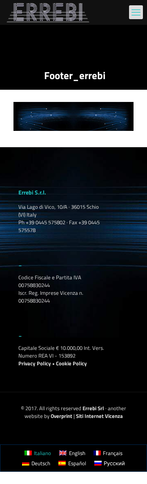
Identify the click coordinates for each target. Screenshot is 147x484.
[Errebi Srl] (48, 12)
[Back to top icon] (130, 467)
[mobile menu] (136, 12)
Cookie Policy (71, 363)
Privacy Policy (34, 363)
